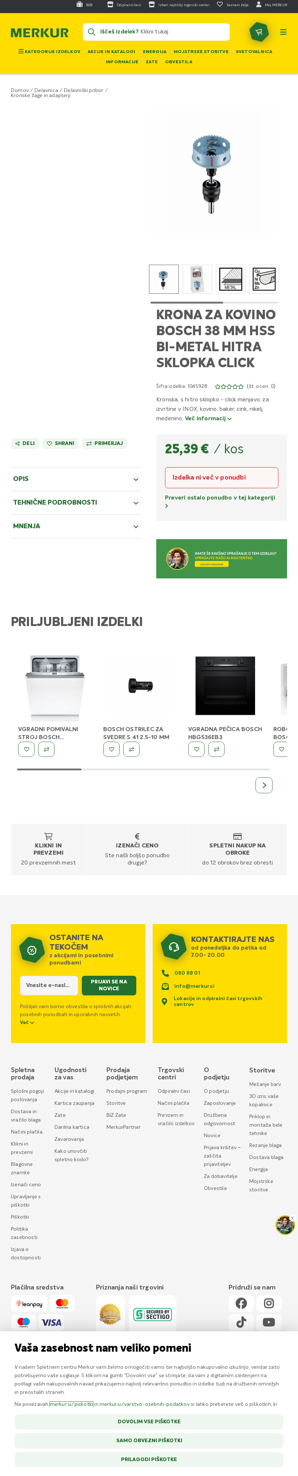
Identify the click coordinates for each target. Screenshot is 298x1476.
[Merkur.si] (39, 34)
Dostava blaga (266, 1157)
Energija (155, 52)
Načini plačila (27, 1132)
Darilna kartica (72, 1127)
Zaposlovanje (220, 1103)
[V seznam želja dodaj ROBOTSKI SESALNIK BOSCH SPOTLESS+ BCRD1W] (281, 749)
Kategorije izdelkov (52, 52)
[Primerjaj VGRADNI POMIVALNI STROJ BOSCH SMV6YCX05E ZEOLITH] (46, 749)
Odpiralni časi (174, 1091)
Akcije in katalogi (112, 52)
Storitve (116, 1103)
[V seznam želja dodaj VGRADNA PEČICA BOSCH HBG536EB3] (196, 749)
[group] (164, 279)
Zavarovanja (69, 1139)
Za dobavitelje (221, 1176)
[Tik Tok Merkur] (241, 1323)
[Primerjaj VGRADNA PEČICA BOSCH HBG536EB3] (216, 749)
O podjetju (216, 1091)
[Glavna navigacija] (283, 32)
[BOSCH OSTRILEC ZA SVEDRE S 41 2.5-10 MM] (140, 687)
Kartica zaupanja (74, 1103)
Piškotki (20, 1217)
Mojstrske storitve (201, 52)
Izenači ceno (137, 846)
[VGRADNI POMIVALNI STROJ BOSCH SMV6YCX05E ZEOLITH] (55, 687)
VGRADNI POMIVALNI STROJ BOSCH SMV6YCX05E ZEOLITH (50, 738)
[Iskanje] (91, 32)
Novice (212, 1135)
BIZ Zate (116, 1115)
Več (25, 1022)
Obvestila (178, 62)
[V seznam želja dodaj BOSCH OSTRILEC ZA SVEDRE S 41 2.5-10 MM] (111, 749)
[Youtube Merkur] (269, 1323)
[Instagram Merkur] (269, 1304)
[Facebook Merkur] (241, 1304)
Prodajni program (126, 1091)
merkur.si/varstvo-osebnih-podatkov (145, 1404)
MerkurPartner (123, 1127)
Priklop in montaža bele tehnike (265, 1125)
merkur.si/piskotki (71, 1404)
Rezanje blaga (265, 1145)
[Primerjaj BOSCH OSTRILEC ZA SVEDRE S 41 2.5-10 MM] (131, 749)
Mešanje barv (265, 1084)
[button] (214, 169)
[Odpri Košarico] (259, 32)
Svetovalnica (254, 52)
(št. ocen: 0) (261, 386)
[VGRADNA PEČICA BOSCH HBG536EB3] (225, 687)
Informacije (122, 62)
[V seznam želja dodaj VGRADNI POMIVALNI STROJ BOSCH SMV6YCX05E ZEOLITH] (26, 749)
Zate (152, 62)
